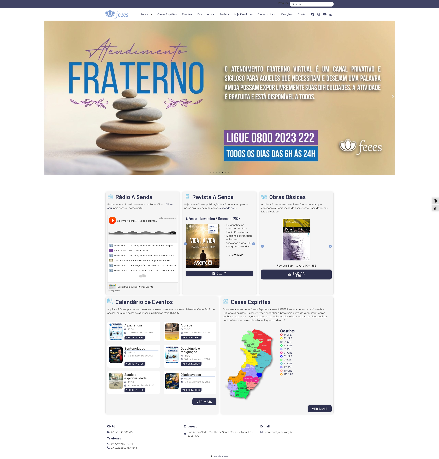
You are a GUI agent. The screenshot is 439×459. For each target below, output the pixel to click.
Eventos (187, 14)
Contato (303, 14)
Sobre (144, 14)
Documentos (206, 14)
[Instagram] (318, 14)
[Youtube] (324, 14)
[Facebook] (312, 14)
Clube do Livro (267, 14)
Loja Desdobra (243, 14)
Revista (224, 14)
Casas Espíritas (167, 14)
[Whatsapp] (331, 14)
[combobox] (312, 4)
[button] (46, 96)
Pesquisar (284, 3)
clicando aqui (228, 208)
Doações (287, 14)
